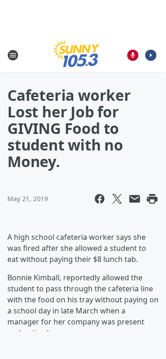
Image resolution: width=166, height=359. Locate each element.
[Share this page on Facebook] (99, 198)
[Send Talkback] (132, 55)
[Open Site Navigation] (12, 55)
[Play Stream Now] (150, 55)
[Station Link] (76, 55)
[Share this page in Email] (134, 198)
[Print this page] (152, 198)
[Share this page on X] (117, 198)
